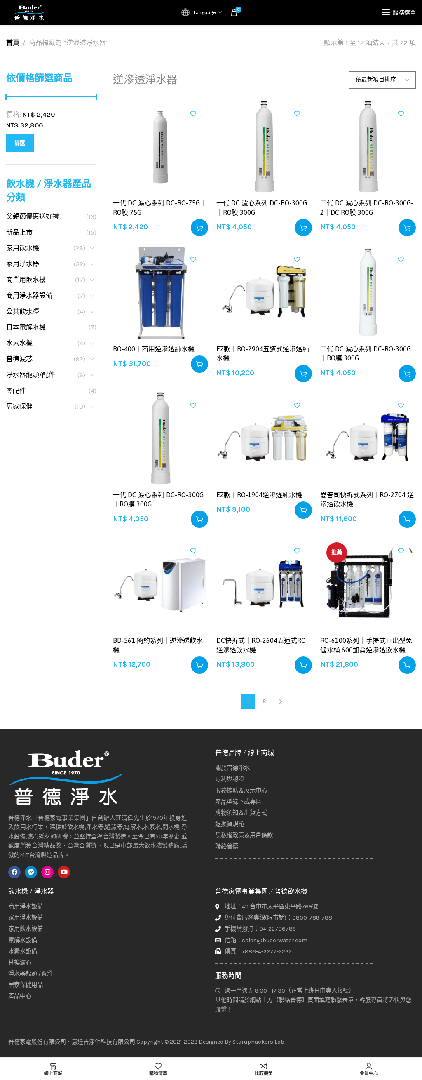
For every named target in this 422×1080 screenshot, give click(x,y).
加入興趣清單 (193, 113)
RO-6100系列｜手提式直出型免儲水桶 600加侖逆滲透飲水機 (366, 645)
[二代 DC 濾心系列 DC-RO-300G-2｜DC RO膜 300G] (368, 147)
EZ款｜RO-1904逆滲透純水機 (259, 495)
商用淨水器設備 (29, 295)
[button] (199, 227)
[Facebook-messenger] (31, 872)
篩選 (20, 143)
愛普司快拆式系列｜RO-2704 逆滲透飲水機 (367, 499)
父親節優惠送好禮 (32, 216)
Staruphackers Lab (258, 1041)
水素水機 (19, 343)
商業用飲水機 (26, 280)
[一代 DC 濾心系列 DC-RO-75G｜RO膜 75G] (161, 147)
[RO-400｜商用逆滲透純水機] (161, 292)
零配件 (16, 391)
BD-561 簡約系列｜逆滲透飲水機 (158, 645)
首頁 (12, 43)
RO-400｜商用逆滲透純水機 (154, 349)
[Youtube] (64, 872)
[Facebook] (14, 872)
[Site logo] (29, 12)
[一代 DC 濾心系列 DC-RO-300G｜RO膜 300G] (264, 147)
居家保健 (19, 406)
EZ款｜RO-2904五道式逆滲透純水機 (262, 353)
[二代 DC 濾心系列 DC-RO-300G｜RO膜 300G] (368, 292)
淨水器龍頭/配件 (30, 375)
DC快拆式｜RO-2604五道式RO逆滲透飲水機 (261, 645)
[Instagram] (47, 872)
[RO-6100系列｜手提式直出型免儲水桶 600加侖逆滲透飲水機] (368, 584)
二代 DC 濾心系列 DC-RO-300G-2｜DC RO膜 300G (366, 207)
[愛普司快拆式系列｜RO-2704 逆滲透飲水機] (368, 438)
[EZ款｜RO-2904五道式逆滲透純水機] (264, 292)
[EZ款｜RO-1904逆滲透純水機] (264, 438)
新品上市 (19, 232)
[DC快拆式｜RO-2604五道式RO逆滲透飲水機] (264, 584)
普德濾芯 (19, 359)
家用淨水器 (22, 264)
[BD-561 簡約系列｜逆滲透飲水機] (161, 584)
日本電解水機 (26, 327)
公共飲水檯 (22, 311)
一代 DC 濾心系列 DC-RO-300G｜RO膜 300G (261, 207)
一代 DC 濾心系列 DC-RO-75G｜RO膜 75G (159, 207)
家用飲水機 (22, 248)
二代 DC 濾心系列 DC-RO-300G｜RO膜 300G (365, 353)
